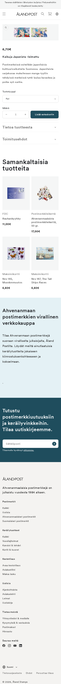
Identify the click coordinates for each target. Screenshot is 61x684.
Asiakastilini (8, 569)
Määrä (5, 108)
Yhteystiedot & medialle (15, 618)
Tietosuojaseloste (12, 673)
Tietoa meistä (10, 612)
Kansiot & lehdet (11, 545)
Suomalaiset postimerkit (15, 521)
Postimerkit (9, 501)
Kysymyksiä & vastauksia (16, 622)
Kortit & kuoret (10, 549)
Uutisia (6, 512)
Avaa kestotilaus (11, 565)
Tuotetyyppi (8, 91)
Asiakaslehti (8, 594)
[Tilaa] (54, 443)
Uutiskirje (7, 602)
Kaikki (5, 508)
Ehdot (29, 673)
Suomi (10, 667)
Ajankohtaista (9, 589)
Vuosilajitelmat (10, 541)
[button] (4, 13)
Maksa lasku (9, 574)
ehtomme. (29, 450)
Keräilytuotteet (11, 530)
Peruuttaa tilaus (45, 673)
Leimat (6, 598)
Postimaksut (9, 627)
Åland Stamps (20, 682)
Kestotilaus (8, 559)
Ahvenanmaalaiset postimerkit (19, 516)
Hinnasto (7, 631)
